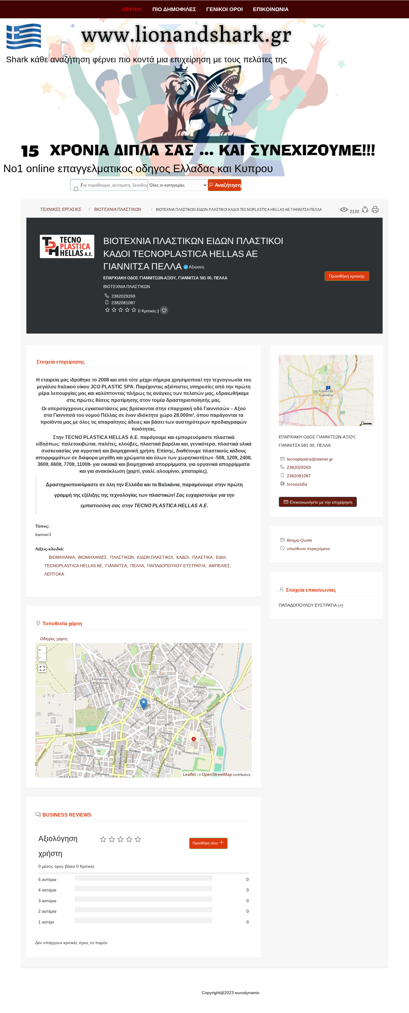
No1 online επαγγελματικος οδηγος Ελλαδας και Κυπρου (138, 168)
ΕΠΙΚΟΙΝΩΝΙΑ (271, 9)
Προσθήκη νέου (206, 843)
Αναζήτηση (227, 185)
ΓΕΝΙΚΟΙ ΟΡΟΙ (224, 9)
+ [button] (40, 649)
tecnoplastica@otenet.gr (310, 459)
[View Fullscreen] (42, 668)
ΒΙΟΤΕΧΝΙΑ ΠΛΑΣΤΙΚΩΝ (117, 209)
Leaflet (189, 774)
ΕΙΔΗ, (222, 557)
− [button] (40, 657)
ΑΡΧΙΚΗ (132, 9)
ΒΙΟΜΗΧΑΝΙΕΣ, (93, 557)
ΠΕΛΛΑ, (138, 565)
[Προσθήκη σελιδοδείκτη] (164, 310)
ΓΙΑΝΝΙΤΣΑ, (117, 565)
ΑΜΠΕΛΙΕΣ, (220, 565)
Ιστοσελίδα (297, 484)
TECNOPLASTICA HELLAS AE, (74, 565)
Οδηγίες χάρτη (53, 638)
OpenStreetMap (217, 774)
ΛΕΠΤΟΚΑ (54, 574)
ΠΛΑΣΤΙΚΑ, (203, 557)
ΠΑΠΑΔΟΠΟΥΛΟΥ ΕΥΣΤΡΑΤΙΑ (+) (311, 605)
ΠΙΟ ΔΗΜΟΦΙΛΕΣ (174, 9)
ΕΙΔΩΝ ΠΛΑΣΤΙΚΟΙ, (156, 557)
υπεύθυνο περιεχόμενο (308, 548)
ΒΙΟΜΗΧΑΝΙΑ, (63, 557)
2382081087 (123, 302)
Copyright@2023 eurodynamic (231, 992)
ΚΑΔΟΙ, (183, 557)
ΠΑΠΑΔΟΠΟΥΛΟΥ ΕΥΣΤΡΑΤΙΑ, (177, 565)
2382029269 (123, 296)
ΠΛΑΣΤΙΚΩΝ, (123, 557)
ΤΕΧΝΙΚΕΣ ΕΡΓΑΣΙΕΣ (60, 209)
